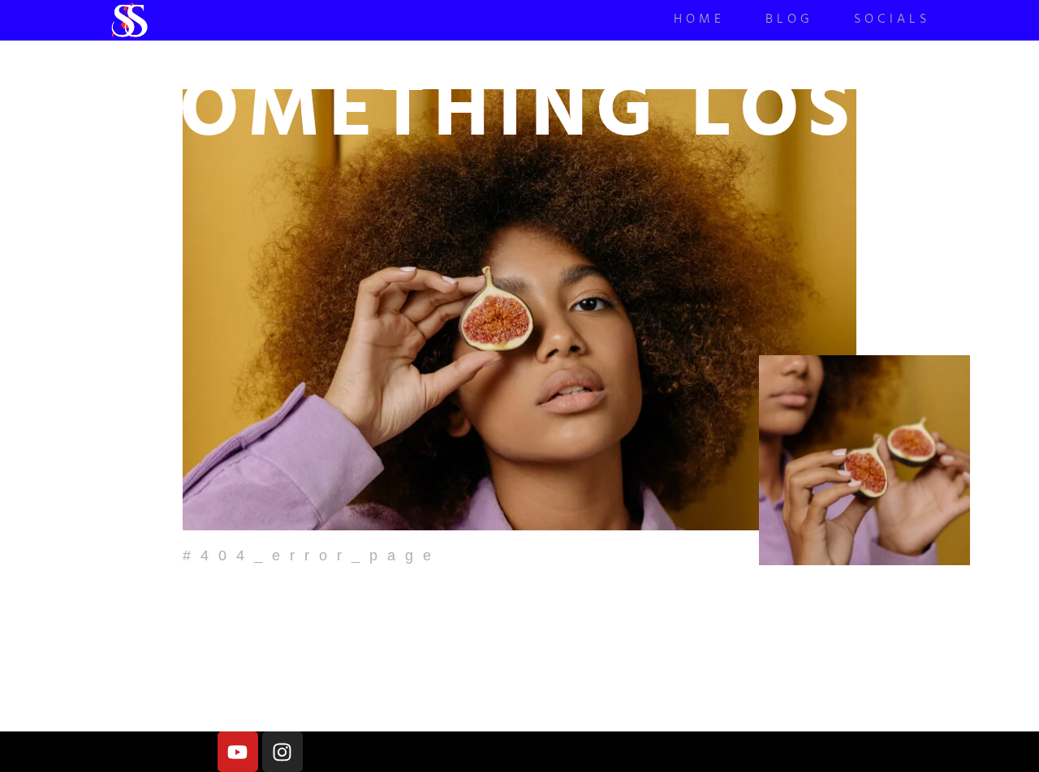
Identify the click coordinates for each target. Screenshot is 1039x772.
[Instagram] (282, 751)
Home (699, 21)
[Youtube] (238, 751)
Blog (789, 21)
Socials (892, 21)
